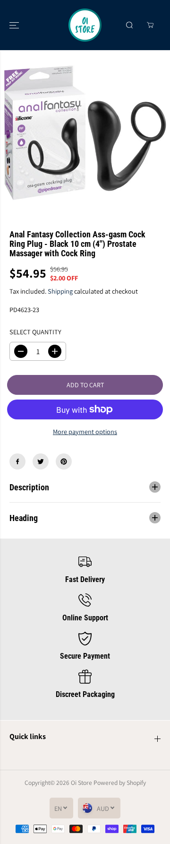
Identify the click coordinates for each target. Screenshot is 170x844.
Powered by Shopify (120, 782)
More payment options (85, 431)
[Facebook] (17, 461)
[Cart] (150, 25)
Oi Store (81, 782)
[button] (15, 25)
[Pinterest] (64, 461)
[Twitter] (41, 461)
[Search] (129, 25)
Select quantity (35, 331)
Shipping (60, 291)
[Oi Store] (85, 25)
